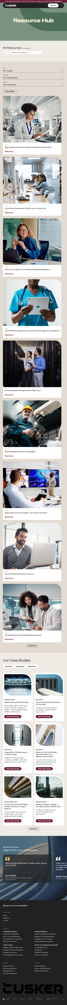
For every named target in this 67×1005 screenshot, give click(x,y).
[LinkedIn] (3, 999)
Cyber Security (8, 945)
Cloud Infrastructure (10, 931)
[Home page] (33, 988)
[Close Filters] (5, 52)
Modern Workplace (41, 931)
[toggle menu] (61, 5)
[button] (33, 70)
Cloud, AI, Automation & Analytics (46, 945)
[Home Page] (10, 5)
